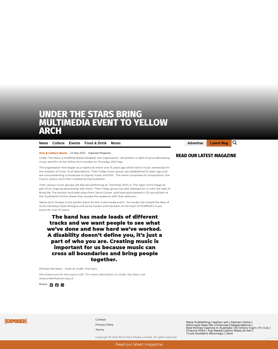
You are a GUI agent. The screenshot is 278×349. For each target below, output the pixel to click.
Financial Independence (233, 325)
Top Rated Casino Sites (223, 330)
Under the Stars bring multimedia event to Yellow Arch (103, 122)
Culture (58, 143)
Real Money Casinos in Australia (209, 327)
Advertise (195, 143)
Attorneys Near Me (199, 325)
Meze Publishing (198, 322)
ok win (247, 330)
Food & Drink (96, 143)
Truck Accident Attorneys (204, 333)
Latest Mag (219, 143)
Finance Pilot (195, 330)
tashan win (221, 322)
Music (116, 143)
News (43, 143)
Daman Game (241, 322)
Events (74, 143)
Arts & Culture (48, 153)
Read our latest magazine (139, 344)
